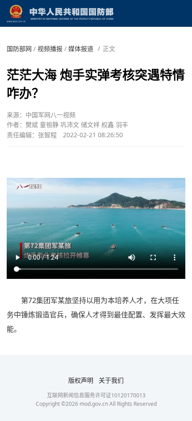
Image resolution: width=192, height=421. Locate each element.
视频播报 (50, 48)
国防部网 (19, 48)
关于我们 (111, 380)
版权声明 (80, 380)
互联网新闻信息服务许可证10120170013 (96, 395)
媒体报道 (80, 48)
